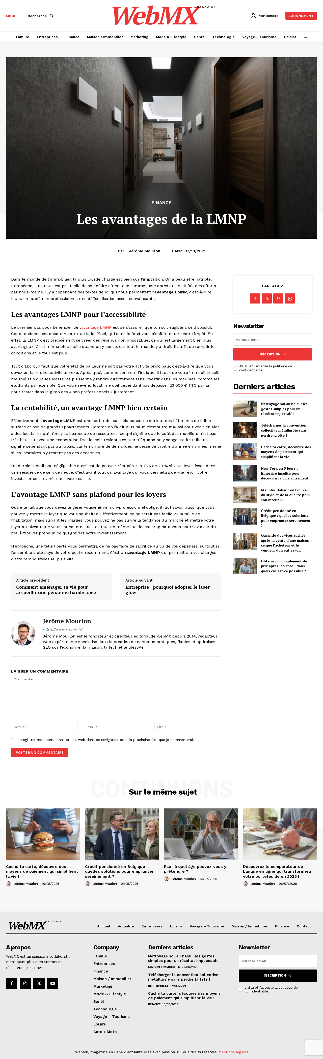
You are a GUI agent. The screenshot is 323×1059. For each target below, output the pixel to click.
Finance (162, 203)
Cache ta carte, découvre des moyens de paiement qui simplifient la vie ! (286, 451)
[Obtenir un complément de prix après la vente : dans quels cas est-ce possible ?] (245, 566)
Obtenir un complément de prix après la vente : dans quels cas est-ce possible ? (284, 566)
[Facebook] (255, 298)
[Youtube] (52, 983)
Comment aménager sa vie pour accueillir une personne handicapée (56, 589)
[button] (42, 16)
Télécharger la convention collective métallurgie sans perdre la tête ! (284, 430)
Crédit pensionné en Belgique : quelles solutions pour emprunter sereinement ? (286, 518)
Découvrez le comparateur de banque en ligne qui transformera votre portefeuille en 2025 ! (277, 871)
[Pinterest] (278, 298)
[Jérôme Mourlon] (23, 633)
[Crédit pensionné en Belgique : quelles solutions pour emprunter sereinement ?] (245, 516)
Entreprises (158, 985)
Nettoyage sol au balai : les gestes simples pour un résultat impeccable (284, 408)
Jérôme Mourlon (144, 251)
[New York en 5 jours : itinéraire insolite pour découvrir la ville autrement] (245, 473)
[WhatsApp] (290, 298)
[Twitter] (267, 298)
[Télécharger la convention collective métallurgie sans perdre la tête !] (245, 430)
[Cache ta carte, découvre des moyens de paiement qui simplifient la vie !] (245, 451)
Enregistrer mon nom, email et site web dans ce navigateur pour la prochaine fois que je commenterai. (105, 740)
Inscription (269, 354)
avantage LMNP (96, 327)
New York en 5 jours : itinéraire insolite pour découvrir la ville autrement (284, 473)
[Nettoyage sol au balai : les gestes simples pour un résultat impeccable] (245, 409)
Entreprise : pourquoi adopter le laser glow (167, 589)
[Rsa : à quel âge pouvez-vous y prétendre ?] (201, 834)
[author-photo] (9, 883)
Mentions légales (233, 1052)
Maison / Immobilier (164, 967)
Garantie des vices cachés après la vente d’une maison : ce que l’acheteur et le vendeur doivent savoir (286, 543)
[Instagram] (25, 983)
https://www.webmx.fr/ (63, 629)
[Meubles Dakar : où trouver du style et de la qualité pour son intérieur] (245, 495)
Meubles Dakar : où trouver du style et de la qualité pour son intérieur (285, 495)
